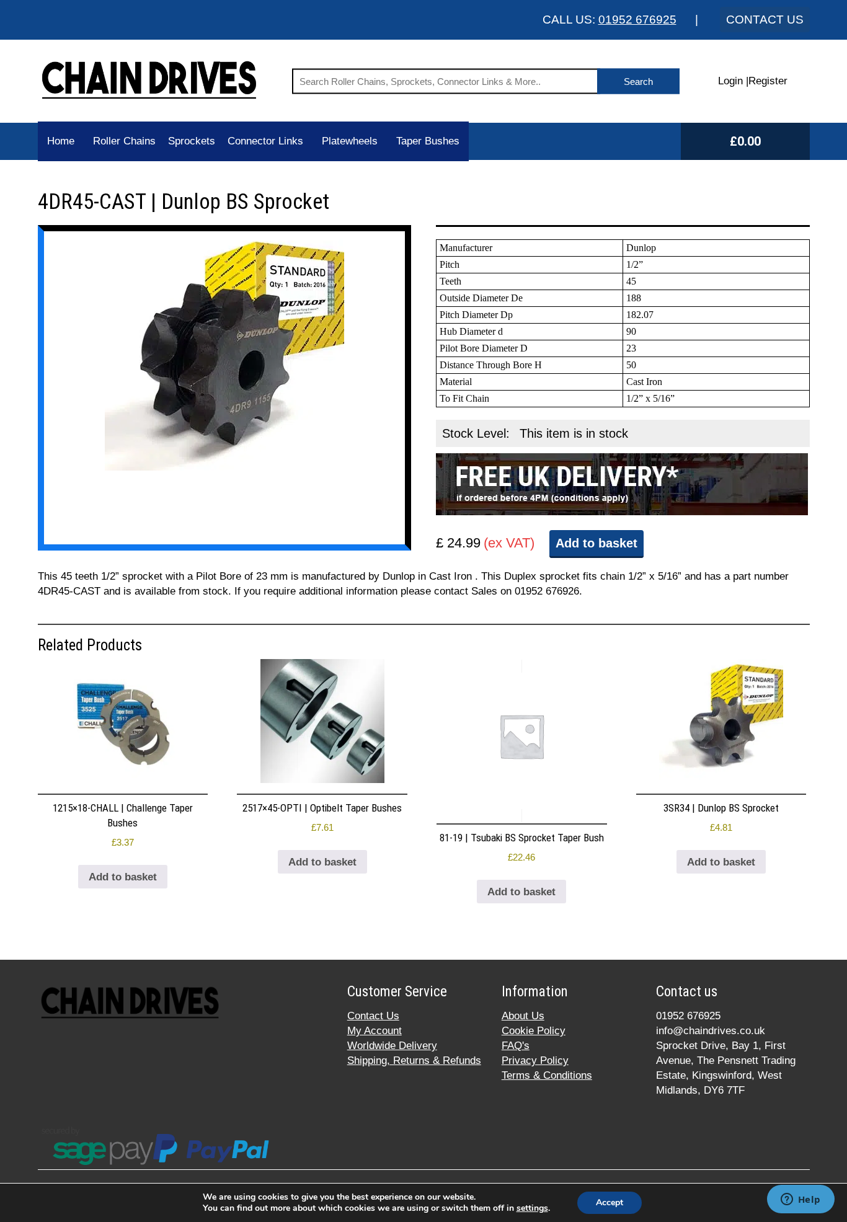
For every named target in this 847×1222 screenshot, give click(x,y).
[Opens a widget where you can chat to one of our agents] (800, 1200)
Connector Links (265, 141)
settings (532, 1208)
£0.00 (745, 141)
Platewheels (350, 141)
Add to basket (596, 543)
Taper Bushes (427, 141)
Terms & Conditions (547, 1075)
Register (767, 81)
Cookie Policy (533, 1031)
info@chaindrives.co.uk (710, 1031)
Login (730, 81)
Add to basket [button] (123, 877)
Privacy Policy (535, 1060)
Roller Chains (124, 141)
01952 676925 (637, 19)
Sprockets (191, 141)
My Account (374, 1031)
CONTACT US (765, 19)
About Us (523, 1016)
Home (60, 141)
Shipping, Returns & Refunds (414, 1060)
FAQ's (516, 1046)
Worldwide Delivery (392, 1046)
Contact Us (373, 1016)
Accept (609, 1202)
